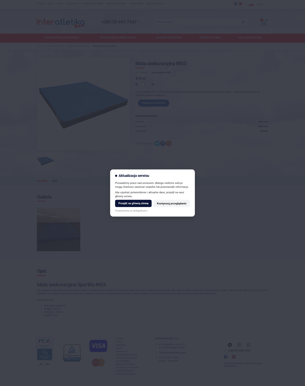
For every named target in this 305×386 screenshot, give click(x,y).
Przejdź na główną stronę (133, 203)
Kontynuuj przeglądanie (171, 203)
